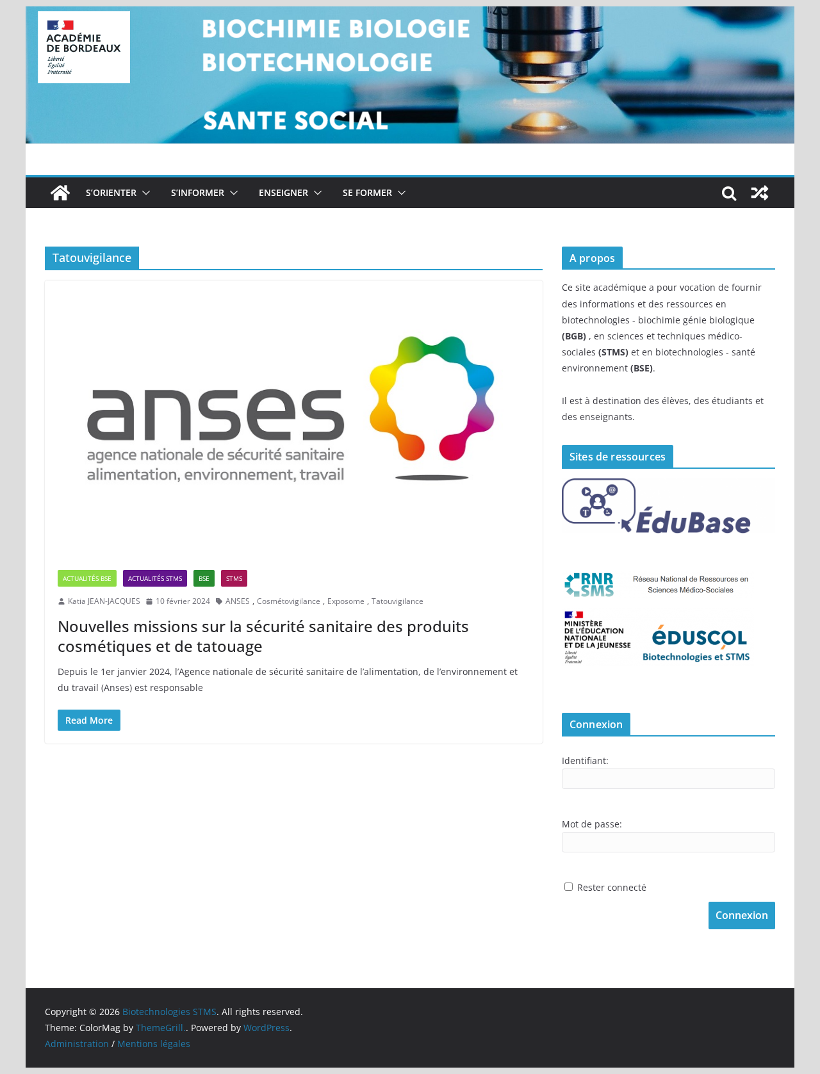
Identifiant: (585, 760)
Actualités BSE (87, 578)
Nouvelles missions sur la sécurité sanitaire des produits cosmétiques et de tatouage (263, 635)
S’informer (197, 192)
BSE (204, 578)
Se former (367, 192)
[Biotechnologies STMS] (60, 192)
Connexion (742, 915)
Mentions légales (153, 1043)
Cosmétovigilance (288, 601)
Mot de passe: (592, 824)
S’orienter (111, 192)
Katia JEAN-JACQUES (104, 601)
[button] (143, 193)
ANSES (238, 601)
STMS (234, 578)
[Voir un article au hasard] (759, 192)
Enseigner (283, 192)
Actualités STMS (155, 578)
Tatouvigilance (397, 601)
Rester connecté (611, 887)
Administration (77, 1043)
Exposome (346, 601)
